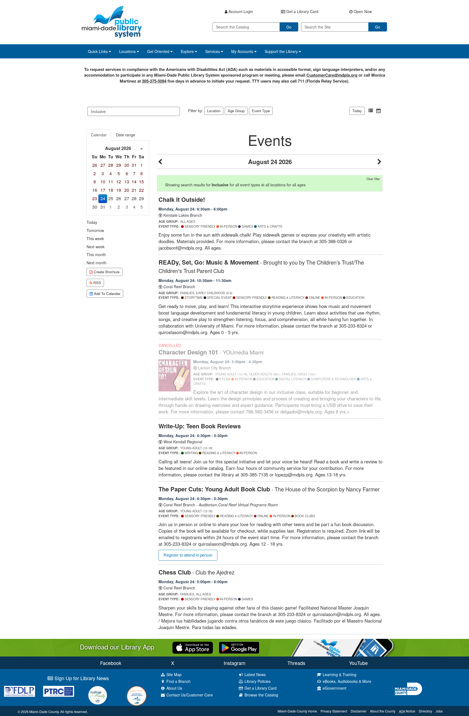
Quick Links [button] (98, 51)
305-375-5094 (154, 81)
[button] (370, 110)
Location (213, 110)
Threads (296, 662)
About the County (382, 711)
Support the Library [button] (282, 51)
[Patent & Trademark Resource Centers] (58, 691)
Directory (425, 711)
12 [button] (118, 181)
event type (261, 110)
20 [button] (126, 190)
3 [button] (103, 173)
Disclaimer (358, 711)
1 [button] (141, 165)
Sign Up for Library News (81, 678)
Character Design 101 (211, 352)
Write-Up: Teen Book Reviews (200, 426)
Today (357, 110)
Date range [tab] (125, 134)
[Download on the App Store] (192, 647)
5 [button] (119, 173)
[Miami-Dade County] (430, 689)
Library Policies (257, 681)
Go (289, 27)
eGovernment (334, 688)
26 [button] (94, 165)
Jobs (439, 711)
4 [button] (110, 173)
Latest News (254, 674)
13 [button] (126, 181)
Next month (96, 262)
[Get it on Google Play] (239, 647)
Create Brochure (106, 271)
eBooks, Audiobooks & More (346, 681)
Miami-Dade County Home (297, 711)
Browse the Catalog (260, 695)
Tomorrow (95, 230)
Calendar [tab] (99, 134)
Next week (95, 246)
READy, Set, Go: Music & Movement (261, 266)
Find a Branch (178, 681)
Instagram (234, 662)
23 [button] (94, 198)
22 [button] (141, 190)
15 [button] (141, 181)
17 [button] (102, 190)
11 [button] (110, 181)
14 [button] (134, 181)
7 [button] (134, 173)
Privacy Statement (334, 711)
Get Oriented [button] (158, 51)
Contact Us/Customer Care (189, 695)
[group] (118, 177)
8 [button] (141, 173)
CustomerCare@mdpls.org (331, 75)
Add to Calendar (106, 293)
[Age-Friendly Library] (136, 696)
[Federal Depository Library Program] (19, 691)
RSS (96, 282)
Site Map (173, 674)
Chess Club (196, 572)
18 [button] (110, 190)
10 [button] (102, 181)
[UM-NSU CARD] (97, 695)
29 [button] (118, 165)
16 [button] (94, 190)
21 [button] (134, 190)
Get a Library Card (260, 688)
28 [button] (110, 165)
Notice (407, 711)
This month (96, 254)
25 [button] (110, 198)
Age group (236, 110)
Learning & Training (339, 674)
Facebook (110, 662)
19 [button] (118, 190)
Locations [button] (128, 51)
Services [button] (213, 51)
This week (95, 238)
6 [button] (127, 173)
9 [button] (94, 181)
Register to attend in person (188, 555)
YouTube (358, 662)
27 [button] (102, 165)
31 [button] (134, 165)
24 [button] (102, 198)
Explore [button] (188, 51)
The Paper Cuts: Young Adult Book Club (269, 489)
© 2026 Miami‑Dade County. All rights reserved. (53, 711)
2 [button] (94, 173)
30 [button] (126, 165)
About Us (173, 688)
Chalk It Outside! (182, 199)
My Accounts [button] (242, 51)
